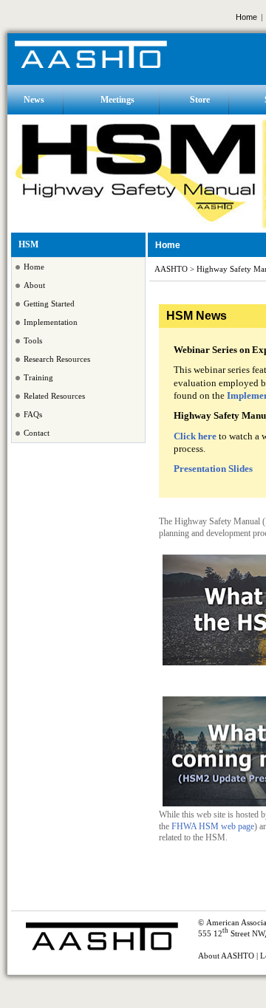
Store (200, 100)
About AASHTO (226, 956)
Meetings (117, 100)
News (34, 100)
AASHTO (171, 269)
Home (246, 17)
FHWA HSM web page (212, 826)
